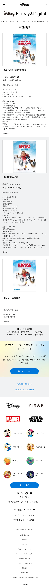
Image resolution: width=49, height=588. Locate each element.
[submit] (46, 4)
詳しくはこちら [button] (24, 371)
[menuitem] (4, 4)
